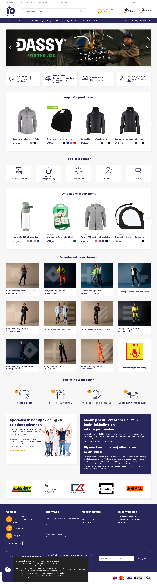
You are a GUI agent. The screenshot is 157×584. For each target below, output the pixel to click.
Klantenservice (145, 2)
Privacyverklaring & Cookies (128, 519)
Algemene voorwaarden (127, 516)
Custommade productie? (56, 537)
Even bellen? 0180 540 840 (137, 21)
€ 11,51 (16, 241)
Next (146, 47)
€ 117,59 (85, 143)
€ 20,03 (50, 241)
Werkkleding (37, 21)
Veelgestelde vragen (54, 534)
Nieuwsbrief (50, 531)
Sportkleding (72, 21)
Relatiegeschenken (102, 21)
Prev (10, 47)
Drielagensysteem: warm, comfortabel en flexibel (62, 520)
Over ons (133, 2)
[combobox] (50, 11)
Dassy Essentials (52, 525)
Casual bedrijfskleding (17, 21)
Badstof (86, 21)
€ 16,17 (84, 241)
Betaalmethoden (88, 519)
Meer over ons (16, 451)
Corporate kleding (55, 21)
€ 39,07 (16, 143)
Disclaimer (121, 522)
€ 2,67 (50, 143)
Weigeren (82, 569)
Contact (85, 516)
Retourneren (87, 522)
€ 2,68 (118, 241)
